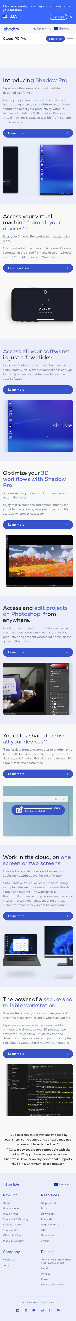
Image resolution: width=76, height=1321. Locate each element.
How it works (11, 1208)
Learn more (16, 133)
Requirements (50, 1224)
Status (45, 1241)
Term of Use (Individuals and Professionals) (56, 1261)
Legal (44, 1268)
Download (47, 1213)
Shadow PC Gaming (15, 1219)
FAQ (43, 1230)
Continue (58, 17)
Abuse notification (52, 1284)
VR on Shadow (12, 1235)
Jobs (6, 1265)
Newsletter (48, 1235)
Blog (44, 1208)
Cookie (45, 1279)
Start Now (55, 38)
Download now (19, 268)
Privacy (45, 1273)
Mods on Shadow (14, 1241)
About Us (9, 1259)
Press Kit (46, 1219)
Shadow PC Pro (12, 1224)
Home (6, 1203)
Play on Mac (10, 1213)
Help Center (48, 1203)
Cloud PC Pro (14, 38)
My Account (39, 28)
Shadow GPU (11, 1230)
